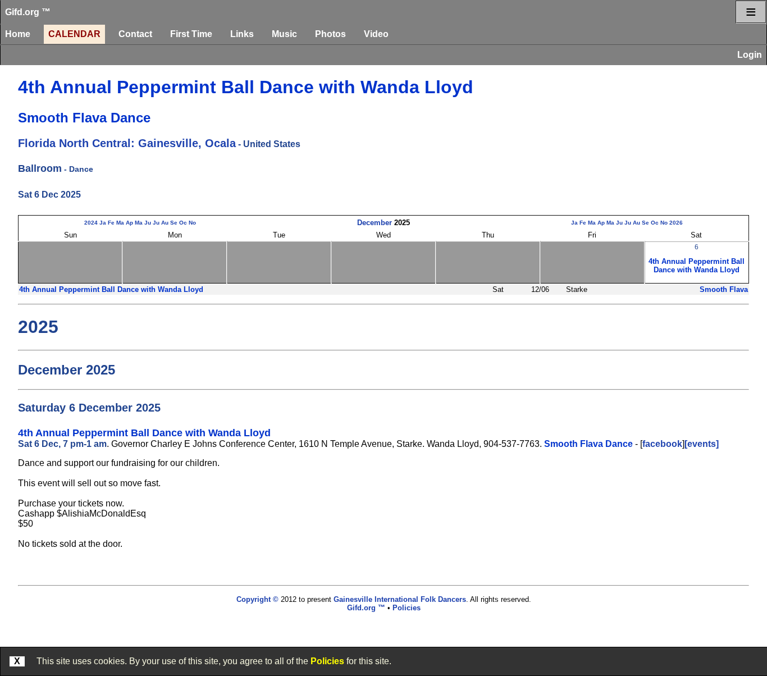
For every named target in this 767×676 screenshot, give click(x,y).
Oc (183, 223)
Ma (120, 223)
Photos (330, 34)
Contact (135, 34)
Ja (102, 223)
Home (17, 34)
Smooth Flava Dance (84, 117)
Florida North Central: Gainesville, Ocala (127, 143)
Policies (327, 661)
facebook (662, 444)
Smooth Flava (724, 289)
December (374, 222)
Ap (129, 223)
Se (173, 223)
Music (284, 34)
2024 (91, 223)
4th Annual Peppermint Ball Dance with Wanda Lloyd (245, 87)
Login (749, 55)
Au (164, 223)
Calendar (74, 34)
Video (376, 34)
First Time (191, 34)
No (192, 223)
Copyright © (257, 599)
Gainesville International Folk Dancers (400, 599)
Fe (111, 223)
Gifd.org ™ (28, 12)
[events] (701, 444)
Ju (147, 223)
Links (242, 34)
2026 (676, 223)
